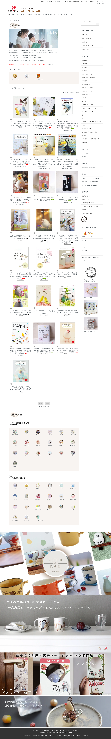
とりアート (50, 434)
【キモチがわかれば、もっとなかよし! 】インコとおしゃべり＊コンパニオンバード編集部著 (44, 311)
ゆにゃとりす (73, 445)
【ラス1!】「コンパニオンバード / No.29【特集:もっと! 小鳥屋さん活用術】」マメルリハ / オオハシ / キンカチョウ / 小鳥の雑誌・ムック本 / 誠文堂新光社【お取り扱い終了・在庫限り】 (67, 163)
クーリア (61, 488)
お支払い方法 (85, 199)
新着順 (77, 92)
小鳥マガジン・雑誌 (15, 79)
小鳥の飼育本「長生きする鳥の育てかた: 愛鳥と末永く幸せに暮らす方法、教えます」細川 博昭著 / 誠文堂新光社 (44, 350)
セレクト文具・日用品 (38, 520)
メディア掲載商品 (86, 84)
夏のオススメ (85, 67)
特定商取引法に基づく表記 (51, 731)
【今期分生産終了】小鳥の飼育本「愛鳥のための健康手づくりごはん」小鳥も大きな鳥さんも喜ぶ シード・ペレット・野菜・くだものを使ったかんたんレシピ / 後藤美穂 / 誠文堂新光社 (67, 238)
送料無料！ (84, 115)
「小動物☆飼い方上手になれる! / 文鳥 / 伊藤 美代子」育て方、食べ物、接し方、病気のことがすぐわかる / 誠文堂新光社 (67, 350)
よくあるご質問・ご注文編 (88, 203)
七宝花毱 (73, 455)
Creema (84, 254)
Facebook (84, 250)
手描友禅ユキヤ (38, 499)
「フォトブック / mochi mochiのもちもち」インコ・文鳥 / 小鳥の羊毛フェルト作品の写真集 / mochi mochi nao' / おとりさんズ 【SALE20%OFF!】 (44, 124)
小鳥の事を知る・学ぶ (87, 105)
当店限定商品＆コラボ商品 (88, 77)
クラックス (26, 499)
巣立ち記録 (84, 142)
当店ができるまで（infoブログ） (90, 181)
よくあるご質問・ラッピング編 (90, 206)
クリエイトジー (15, 499)
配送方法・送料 (86, 196)
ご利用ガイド (60, 1)
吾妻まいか (61, 445)
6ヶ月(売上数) (85, 153)
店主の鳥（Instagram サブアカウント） (92, 185)
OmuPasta (38, 445)
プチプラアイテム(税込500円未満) (90, 139)
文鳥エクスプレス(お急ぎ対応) (89, 132)
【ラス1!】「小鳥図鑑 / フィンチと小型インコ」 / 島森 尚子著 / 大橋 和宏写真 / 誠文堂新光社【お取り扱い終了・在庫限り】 (21, 123)
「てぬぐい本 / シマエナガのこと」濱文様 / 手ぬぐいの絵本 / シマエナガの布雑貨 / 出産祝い (67, 199)
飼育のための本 (26, 79)
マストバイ (84, 125)
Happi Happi (38, 455)
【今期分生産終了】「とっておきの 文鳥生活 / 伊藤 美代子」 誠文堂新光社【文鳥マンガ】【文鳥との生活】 (20, 312)
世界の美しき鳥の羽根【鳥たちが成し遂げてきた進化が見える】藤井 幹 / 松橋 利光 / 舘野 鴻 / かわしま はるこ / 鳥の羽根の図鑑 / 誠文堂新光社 (21, 351)
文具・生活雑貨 (86, 38)
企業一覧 (84, 101)
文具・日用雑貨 (35, 15)
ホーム (11, 20)
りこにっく (15, 455)
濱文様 (15, 488)
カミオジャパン (73, 488)
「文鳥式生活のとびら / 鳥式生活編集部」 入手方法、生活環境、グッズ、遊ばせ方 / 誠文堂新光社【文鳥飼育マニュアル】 (67, 274)
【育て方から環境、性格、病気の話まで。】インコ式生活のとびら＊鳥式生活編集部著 (67, 312)
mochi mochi (49, 455)
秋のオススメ (85, 70)
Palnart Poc (61, 499)
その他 (83, 260)
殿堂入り (84, 135)
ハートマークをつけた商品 (88, 167)
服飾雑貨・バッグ (87, 42)
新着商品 (13, 15)
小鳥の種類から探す (87, 64)
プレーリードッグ (49, 499)
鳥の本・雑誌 (17, 20)
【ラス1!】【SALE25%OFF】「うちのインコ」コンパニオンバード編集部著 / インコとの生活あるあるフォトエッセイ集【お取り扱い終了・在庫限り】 (21, 200)
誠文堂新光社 (26, 520)
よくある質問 (52, 1)
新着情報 (84, 209)
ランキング (59, 15)
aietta (27, 434)
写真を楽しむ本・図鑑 (38, 79)
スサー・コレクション (87, 74)
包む (26, 509)
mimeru (14, 466)
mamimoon (61, 455)
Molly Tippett (49, 509)
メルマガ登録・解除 (87, 213)
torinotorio (50, 445)
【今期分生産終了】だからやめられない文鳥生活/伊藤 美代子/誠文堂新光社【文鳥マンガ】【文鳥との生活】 (21, 236)
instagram (84, 247)
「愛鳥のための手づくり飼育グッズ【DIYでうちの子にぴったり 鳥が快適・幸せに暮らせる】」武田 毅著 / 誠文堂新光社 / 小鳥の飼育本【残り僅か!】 (21, 162)
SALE (83, 118)
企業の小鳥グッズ (86, 94)
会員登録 (84, 1)
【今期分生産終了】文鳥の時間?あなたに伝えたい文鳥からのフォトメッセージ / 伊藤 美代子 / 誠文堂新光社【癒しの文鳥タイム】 (44, 237)
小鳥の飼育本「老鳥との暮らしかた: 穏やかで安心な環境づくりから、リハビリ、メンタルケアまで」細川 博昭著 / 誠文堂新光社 (44, 275)
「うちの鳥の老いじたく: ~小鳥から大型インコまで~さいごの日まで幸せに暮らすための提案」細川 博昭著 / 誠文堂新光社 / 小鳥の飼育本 (21, 275)
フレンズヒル (49, 488)
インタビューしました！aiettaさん (90, 178)
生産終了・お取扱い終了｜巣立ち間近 (91, 122)
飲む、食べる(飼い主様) (88, 111)
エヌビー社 (38, 488)
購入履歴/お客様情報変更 (73, 1)
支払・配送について (38, 731)
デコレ (26, 488)
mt (61, 509)
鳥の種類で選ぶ (47, 15)
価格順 (72, 92)
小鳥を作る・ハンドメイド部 (89, 108)
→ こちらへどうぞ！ (51, 64)
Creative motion (15, 509)
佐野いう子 (26, 445)
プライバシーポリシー (64, 731)
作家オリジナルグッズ (87, 91)
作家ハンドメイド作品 (87, 87)
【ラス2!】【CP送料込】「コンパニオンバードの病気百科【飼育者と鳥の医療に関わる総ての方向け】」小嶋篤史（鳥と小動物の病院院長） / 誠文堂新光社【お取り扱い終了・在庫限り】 (67, 125)
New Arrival (85, 60)
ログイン (92, 1)
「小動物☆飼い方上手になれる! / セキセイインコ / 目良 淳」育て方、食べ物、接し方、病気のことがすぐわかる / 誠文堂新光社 (21, 388)
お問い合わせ (44, 1)
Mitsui (26, 455)
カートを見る (100, 1)
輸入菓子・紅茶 (73, 499)
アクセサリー (23, 15)
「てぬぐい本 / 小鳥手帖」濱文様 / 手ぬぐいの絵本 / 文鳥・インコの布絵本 (44, 198)
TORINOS (15, 445)
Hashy (73, 509)
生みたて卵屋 (15, 434)
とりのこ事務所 (73, 434)
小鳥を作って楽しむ (87, 46)
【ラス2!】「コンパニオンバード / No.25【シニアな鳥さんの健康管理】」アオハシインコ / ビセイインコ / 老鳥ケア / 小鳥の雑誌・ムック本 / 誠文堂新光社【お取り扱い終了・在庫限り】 (44, 163)
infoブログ (84, 240)
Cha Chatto (38, 434)
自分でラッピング (86, 128)
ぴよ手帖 (61, 434)
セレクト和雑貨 (15, 520)
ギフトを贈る (69, 15)
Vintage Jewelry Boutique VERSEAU (91, 257)
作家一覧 (84, 98)
